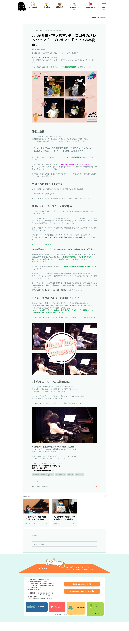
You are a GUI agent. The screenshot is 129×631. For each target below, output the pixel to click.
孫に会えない (79, 475)
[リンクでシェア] (46, 481)
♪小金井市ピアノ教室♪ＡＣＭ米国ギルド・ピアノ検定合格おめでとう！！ (64, 518)
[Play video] (64, 425)
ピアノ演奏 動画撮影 (39, 475)
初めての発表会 (60, 475)
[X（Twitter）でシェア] (37, 481)
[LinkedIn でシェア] (41, 481)
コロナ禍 (70, 475)
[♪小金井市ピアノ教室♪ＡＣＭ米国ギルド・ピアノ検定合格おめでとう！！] (64, 506)
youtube (50, 475)
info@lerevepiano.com (84, 569)
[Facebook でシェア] (33, 481)
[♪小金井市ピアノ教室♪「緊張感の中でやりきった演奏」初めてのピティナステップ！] (36, 506)
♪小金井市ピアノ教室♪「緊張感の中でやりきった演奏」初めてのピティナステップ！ (35, 518)
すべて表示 (103, 496)
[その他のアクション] (96, 30)
